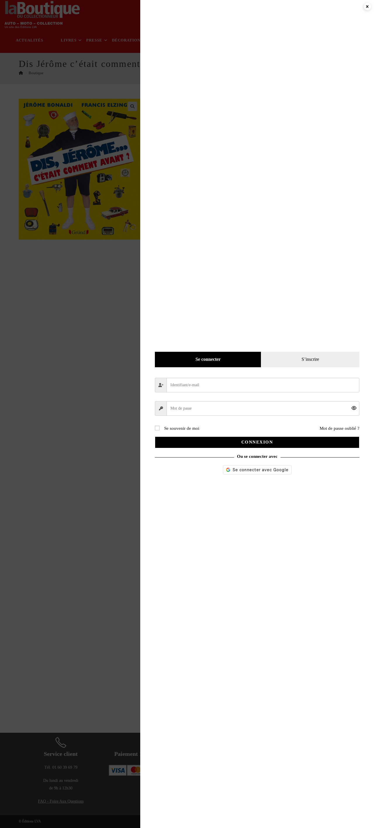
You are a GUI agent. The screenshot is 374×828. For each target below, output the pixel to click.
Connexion (257, 442)
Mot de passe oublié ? (339, 428)
